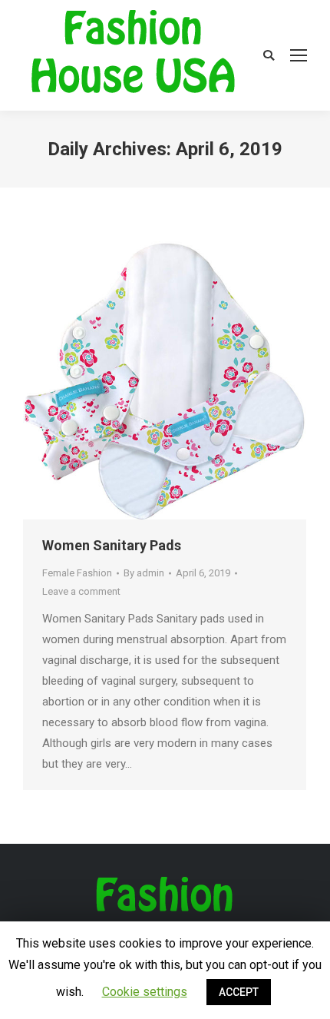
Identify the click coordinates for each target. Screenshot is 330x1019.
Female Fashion (77, 573)
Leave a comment (81, 591)
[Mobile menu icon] (298, 55)
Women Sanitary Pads (111, 545)
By (144, 573)
